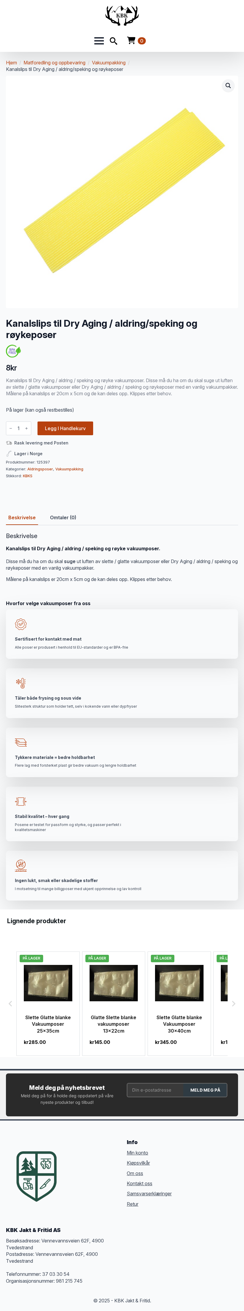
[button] (228, 85)
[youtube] (113, 1173)
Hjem (11, 63)
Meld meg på (205, 1089)
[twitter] (80, 1173)
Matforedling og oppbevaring (54, 63)
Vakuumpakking (109, 63)
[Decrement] (10, 428)
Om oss (135, 1173)
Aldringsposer (40, 469)
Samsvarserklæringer (149, 1194)
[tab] (22, 517)
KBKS (27, 476)
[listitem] (48, 1004)
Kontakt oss (139, 1183)
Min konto (137, 1153)
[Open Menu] (99, 41)
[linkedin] (102, 1173)
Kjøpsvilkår (138, 1163)
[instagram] (91, 1173)
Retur (132, 1204)
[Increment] (26, 428)
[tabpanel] (122, 557)
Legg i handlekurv (65, 428)
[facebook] (70, 1173)
